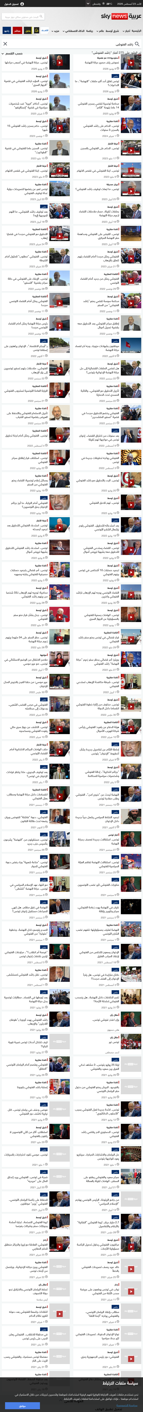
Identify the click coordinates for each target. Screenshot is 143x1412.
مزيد (56, 30)
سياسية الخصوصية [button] (126, 1404)
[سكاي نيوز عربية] (121, 16)
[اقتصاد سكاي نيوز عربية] (45, 30)
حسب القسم (13, 53)
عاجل (28, 30)
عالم (101, 30)
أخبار (127, 30)
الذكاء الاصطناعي (74, 30)
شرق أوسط (112, 30)
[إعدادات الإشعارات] (36, 30)
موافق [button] (22, 1405)
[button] (17, 30)
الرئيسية (136, 30)
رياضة (89, 30)
